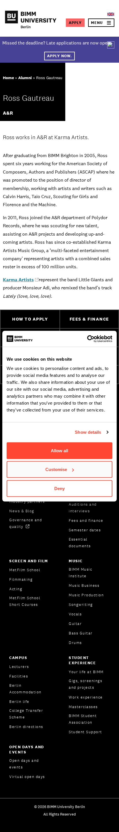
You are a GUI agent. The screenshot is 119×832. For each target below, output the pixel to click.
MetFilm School (24, 569)
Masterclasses (83, 706)
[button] (101, 22)
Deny (59, 488)
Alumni (25, 77)
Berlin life (19, 701)
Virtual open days (27, 776)
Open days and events (24, 764)
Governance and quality (25, 523)
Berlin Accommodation (25, 689)
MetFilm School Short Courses (24, 601)
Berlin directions (26, 726)
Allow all (59, 450)
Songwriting (81, 604)
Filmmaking (21, 579)
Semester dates (85, 530)
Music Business (84, 585)
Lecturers (19, 666)
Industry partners (27, 501)
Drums (75, 642)
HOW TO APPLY (30, 319)
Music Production (86, 595)
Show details (88, 432)
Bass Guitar (81, 633)
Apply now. (59, 55)
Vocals (75, 614)
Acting (15, 589)
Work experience (86, 697)
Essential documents (80, 542)
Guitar (75, 623)
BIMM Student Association (83, 719)
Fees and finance (86, 520)
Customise (56, 469)
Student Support (85, 731)
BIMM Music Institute (80, 572)
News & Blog (21, 511)
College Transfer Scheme (26, 714)
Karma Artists (18, 280)
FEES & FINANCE (89, 319)
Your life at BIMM (86, 671)
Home (8, 77)
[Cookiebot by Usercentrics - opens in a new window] (87, 339)
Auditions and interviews (83, 507)
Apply (75, 22)
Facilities (18, 676)
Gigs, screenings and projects (85, 684)
